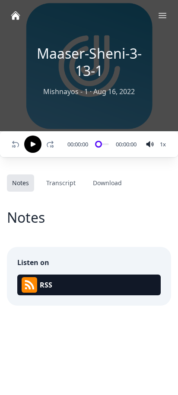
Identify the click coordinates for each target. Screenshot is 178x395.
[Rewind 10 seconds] (15, 144)
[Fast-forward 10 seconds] (52, 144)
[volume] (150, 144)
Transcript (61, 183)
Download (107, 183)
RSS (46, 285)
